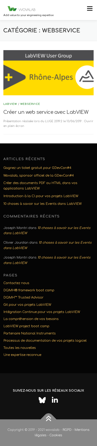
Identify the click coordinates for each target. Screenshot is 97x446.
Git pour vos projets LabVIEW (27, 304)
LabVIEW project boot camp (26, 326)
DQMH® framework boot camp (28, 290)
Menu (90, 8)
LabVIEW (10, 104)
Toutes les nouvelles (19, 348)
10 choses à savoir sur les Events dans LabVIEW (42, 203)
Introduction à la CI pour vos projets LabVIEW (40, 196)
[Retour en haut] (49, 419)
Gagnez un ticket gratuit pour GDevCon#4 (37, 168)
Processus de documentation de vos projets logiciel (45, 340)
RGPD (67, 430)
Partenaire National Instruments (29, 333)
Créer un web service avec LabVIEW (45, 112)
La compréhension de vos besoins (31, 319)
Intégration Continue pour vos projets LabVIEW (41, 312)
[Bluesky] (42, 400)
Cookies (55, 435)
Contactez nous (16, 283)
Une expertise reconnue (22, 355)
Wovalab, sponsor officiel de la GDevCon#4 (38, 175)
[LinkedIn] (54, 400)
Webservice (30, 104)
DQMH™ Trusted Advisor (23, 297)
